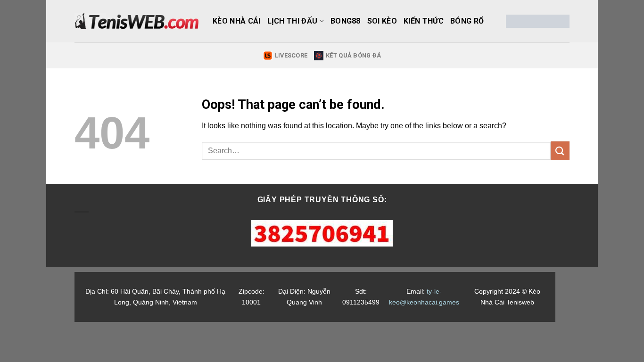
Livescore (291, 55)
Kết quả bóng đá (353, 55)
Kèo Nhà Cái (237, 20)
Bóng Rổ (467, 20)
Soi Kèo (382, 20)
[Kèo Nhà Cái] (136, 21)
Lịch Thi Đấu (292, 20)
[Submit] (560, 150)
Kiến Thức (424, 20)
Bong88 (345, 20)
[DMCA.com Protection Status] (538, 21)
